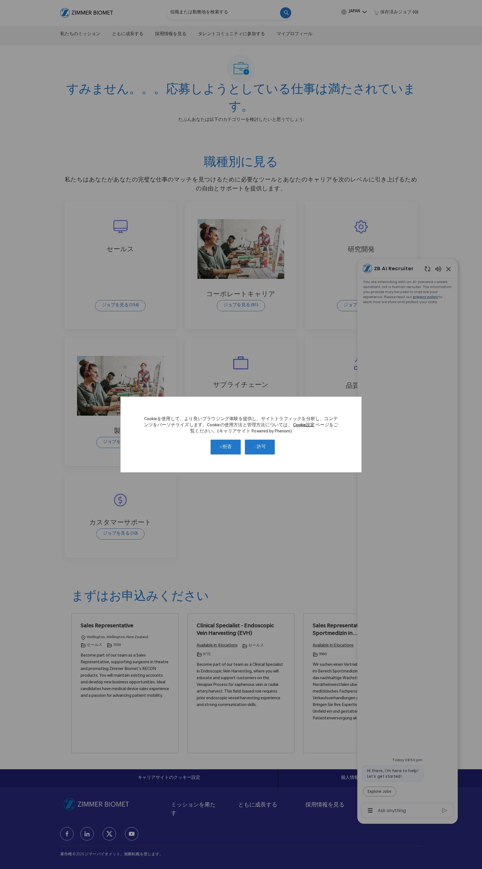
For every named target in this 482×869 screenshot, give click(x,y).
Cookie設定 (304, 425)
